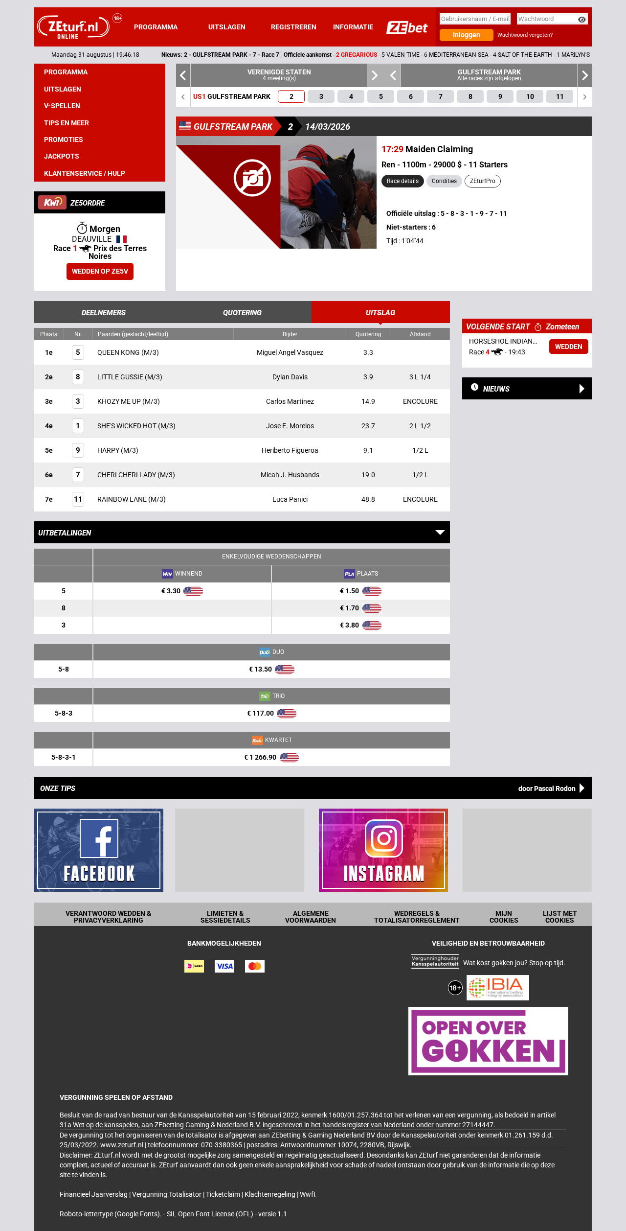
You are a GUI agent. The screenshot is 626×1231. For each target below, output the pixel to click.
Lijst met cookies (560, 916)
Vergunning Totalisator (167, 1194)
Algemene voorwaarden (310, 916)
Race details (403, 181)
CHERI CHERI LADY (127, 475)
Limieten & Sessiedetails (225, 916)
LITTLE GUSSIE (121, 377)
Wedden (568, 346)
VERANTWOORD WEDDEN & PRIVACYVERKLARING (108, 916)
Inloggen (466, 35)
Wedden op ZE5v (100, 271)
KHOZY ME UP (119, 401)
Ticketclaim (224, 1194)
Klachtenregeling (271, 1194)
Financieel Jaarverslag (94, 1194)
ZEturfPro (482, 181)
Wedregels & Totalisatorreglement (417, 916)
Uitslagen (227, 27)
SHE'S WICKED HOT (127, 426)
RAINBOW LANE (122, 499)
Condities (444, 181)
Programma (156, 27)
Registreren (293, 27)
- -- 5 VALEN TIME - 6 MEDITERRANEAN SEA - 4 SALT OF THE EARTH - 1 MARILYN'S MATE (347, 54)
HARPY (109, 450)
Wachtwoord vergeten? (525, 35)
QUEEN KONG (119, 352)
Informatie (353, 27)
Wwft (308, 1194)
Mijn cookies (504, 916)
